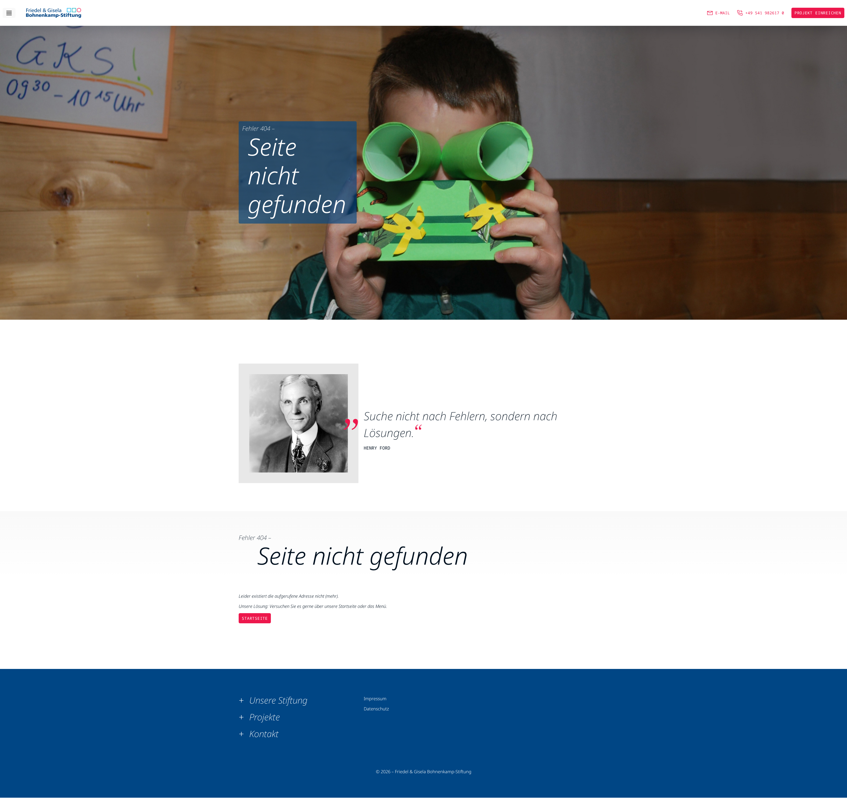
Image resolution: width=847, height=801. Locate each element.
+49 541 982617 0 (764, 12)
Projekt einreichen (818, 12)
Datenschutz (376, 709)
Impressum (375, 699)
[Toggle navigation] (9, 13)
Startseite (255, 618)
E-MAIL (722, 12)
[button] (275, 700)
